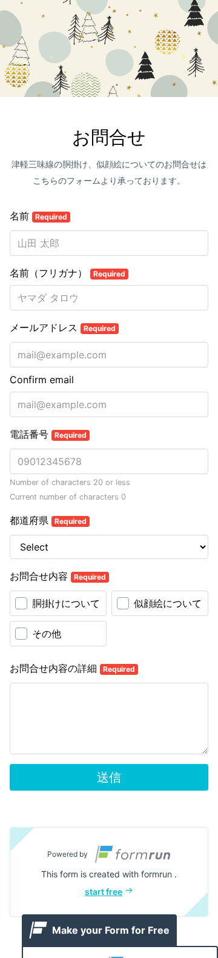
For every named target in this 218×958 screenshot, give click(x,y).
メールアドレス (63, 327)
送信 (109, 777)
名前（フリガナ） (67, 273)
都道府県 (48, 520)
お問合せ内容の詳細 (72, 668)
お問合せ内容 (58, 576)
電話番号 (48, 434)
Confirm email (42, 379)
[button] (109, 872)
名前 (38, 216)
